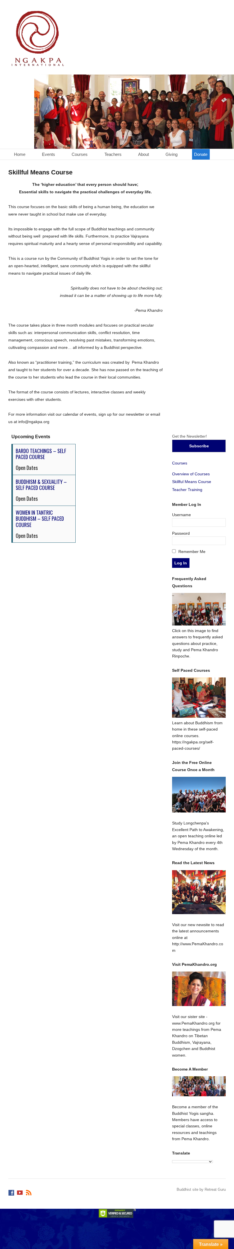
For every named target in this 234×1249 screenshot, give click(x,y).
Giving (171, 154)
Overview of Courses (191, 474)
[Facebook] (11, 1191)
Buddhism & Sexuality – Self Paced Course (41, 485)
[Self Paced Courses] (199, 716)
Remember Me (191, 551)
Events (48, 154)
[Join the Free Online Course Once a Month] (199, 794)
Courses (80, 154)
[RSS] (29, 1191)
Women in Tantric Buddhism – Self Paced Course (40, 518)
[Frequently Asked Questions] (199, 624)
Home (19, 154)
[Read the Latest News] (199, 892)
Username (181, 514)
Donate (200, 154)
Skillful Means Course (191, 481)
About (143, 154)
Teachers (113, 154)
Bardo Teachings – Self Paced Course (41, 454)
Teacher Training (187, 489)
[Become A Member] (199, 1086)
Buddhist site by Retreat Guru (201, 1189)
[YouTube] (20, 1191)
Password (181, 533)
